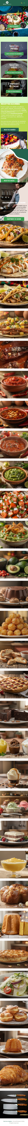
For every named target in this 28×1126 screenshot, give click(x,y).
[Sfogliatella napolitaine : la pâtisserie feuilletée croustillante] (14, 1074)
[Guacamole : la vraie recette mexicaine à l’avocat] (14, 564)
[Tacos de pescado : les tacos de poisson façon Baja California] (14, 265)
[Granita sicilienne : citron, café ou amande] (14, 744)
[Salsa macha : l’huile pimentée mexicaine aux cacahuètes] (14, 414)
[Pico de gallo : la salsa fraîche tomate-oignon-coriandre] (14, 504)
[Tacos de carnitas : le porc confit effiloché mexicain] (14, 294)
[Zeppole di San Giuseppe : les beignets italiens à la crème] (14, 1014)
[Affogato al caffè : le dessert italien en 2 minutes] (14, 774)
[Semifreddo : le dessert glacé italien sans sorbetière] (14, 834)
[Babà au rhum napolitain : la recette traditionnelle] (14, 1044)
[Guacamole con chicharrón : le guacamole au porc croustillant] (14, 534)
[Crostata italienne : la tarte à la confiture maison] (14, 684)
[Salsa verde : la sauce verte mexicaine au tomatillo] (14, 474)
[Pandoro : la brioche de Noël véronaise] (14, 924)
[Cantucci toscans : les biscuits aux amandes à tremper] (14, 654)
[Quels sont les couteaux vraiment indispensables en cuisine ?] (14, 1104)
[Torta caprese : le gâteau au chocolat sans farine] (14, 714)
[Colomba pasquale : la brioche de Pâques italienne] (14, 894)
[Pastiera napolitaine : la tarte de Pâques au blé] (14, 954)
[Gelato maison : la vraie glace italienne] (14, 804)
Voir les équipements (14, 91)
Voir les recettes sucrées (14, 54)
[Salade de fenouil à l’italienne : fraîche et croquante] (14, 984)
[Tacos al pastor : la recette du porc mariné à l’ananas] (14, 324)
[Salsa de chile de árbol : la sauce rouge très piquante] (14, 384)
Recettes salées (14, 26)
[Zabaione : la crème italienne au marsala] (14, 864)
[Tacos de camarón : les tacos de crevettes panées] (14, 235)
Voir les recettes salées (14, 72)
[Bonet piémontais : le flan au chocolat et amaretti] (14, 594)
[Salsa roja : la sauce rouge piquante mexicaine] (14, 444)
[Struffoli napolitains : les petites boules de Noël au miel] (14, 624)
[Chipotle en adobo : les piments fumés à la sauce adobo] (14, 354)
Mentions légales (7, 1121)
